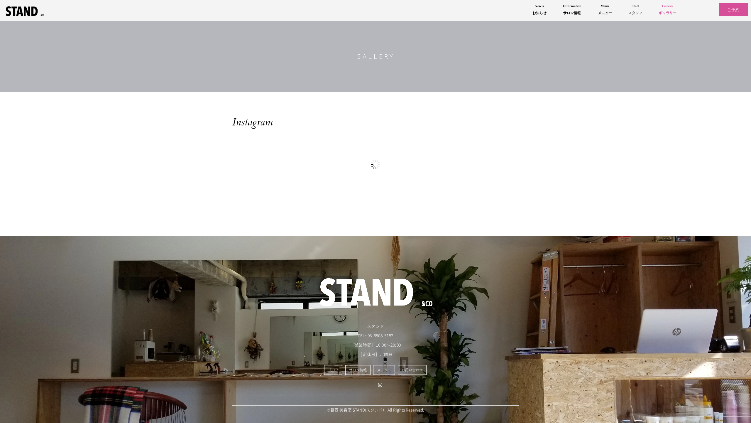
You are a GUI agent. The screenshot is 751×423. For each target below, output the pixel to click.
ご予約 (733, 9)
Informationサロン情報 (572, 9)
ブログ (333, 369)
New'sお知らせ (539, 9)
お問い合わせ (412, 369)
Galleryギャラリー (667, 9)
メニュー (384, 369)
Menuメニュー (605, 9)
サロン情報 (358, 369)
